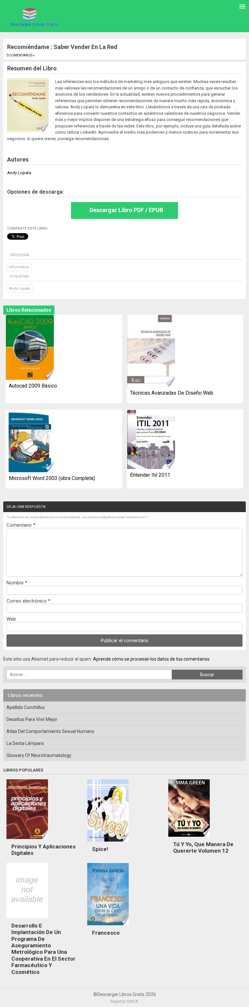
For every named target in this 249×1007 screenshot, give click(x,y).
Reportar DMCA (124, 1001)
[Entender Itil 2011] (151, 440)
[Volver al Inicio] (33, 16)
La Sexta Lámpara (25, 743)
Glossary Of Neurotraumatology (38, 755)
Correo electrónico (28, 601)
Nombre (16, 583)
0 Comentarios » (20, 55)
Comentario (20, 525)
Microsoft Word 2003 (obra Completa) (52, 478)
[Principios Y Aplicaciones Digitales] (27, 840)
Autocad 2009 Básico (33, 386)
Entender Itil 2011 (150, 475)
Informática (19, 267)
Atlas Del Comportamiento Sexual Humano (50, 731)
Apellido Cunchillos (25, 707)
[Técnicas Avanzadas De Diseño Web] (151, 351)
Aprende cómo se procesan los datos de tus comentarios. (151, 659)
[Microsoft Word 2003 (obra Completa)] (30, 442)
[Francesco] (108, 926)
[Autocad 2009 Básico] (30, 348)
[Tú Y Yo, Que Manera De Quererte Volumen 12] (189, 838)
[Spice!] (108, 843)
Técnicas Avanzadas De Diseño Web (171, 393)
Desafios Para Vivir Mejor (31, 719)
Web (11, 619)
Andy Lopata (19, 288)
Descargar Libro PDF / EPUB (126, 210)
